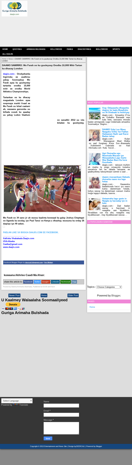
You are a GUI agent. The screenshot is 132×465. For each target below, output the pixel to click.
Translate (23, 405)
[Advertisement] (78, 23)
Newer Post (14, 295)
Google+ (46, 282)
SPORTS (116, 49)
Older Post (73, 295)
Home (5, 49)
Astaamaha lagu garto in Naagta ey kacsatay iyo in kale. (114, 200)
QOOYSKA (17, 49)
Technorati (65, 282)
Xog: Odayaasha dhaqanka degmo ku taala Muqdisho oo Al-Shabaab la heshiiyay (115, 110)
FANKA (70, 49)
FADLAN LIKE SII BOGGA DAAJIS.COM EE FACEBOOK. (31, 232)
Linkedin (55, 282)
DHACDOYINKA (84, 49)
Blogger (115, 295)
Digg (74, 282)
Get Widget (48, 262)
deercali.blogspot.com (34, 262)
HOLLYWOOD (56, 49)
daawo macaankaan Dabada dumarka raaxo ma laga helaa (116, 179)
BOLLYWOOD (102, 49)
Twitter (37, 282)
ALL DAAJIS (7, 54)
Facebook (28, 282)
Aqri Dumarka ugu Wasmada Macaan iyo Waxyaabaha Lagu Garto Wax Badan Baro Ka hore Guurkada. (114, 158)
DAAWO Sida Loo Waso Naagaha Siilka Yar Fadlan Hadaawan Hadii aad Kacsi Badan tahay (115, 132)
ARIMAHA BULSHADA (36, 49)
